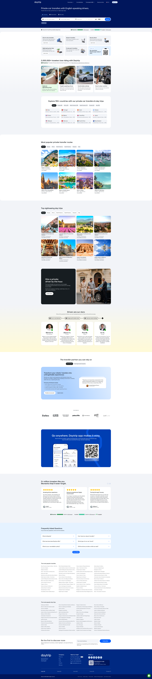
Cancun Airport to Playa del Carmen (83, 566)
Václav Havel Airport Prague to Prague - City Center (67, 584)
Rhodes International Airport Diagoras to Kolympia (84, 591)
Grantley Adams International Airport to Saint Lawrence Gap (84, 571)
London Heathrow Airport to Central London (67, 567)
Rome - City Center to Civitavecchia (47, 571)
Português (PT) (108, 671)
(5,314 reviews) (86, 29)
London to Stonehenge (98, 626)
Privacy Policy (79, 645)
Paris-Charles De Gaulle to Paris (64, 566)
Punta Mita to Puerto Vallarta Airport (48, 591)
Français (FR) (92, 671)
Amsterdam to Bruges (98, 589)
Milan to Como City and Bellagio (82, 612)
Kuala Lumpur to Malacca (46, 628)
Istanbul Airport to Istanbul (46, 587)
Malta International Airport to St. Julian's (66, 587)
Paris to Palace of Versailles (99, 606)
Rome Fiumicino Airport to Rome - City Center (49, 566)
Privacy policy (91, 676)
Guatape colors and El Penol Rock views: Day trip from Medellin (84, 628)
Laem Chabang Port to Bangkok (65, 617)
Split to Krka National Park (63, 612)
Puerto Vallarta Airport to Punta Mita (101, 584)
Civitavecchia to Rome (45, 630)
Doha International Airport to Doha (100, 582)
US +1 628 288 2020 (76, 659)
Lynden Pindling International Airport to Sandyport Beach (49, 578)
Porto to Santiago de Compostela (65, 586)
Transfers (46, 14)
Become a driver (100, 2)
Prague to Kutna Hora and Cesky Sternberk (49, 617)
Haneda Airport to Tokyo (45, 589)
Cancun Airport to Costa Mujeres (65, 580)
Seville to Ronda (44, 619)
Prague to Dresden (79, 626)
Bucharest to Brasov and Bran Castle (48, 610)
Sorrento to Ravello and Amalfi (64, 624)
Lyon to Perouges (79, 624)
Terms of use (80, 676)
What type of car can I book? (85, 541)
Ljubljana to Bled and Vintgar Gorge (83, 615)
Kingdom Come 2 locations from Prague (83, 630)
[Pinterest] (96, 657)
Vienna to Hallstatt (44, 608)
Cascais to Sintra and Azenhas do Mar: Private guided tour (67, 621)
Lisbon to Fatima (79, 617)
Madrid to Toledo (97, 621)
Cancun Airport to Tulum (81, 575)
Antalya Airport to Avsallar (81, 582)
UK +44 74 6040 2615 (76, 661)
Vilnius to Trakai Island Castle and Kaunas (101, 630)
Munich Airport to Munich (99, 578)
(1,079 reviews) (108, 29)
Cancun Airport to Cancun (46, 582)
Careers (60, 662)
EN (108, 2)
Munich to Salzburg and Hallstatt (65, 606)
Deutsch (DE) (75, 671)
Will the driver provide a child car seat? (88, 546)
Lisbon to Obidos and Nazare (99, 610)
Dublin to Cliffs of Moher (45, 626)
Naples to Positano (44, 569)
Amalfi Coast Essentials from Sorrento (83, 608)
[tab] (69, 364)
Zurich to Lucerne (62, 628)
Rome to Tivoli (79, 610)
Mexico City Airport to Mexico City (47, 580)
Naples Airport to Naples (63, 591)
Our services (70, 2)
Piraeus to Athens (79, 587)
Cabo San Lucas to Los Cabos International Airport (67, 573)
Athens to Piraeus (62, 575)
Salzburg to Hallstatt (45, 604)
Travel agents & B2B (89, 2)
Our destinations (80, 2)
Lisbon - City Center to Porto (81, 567)
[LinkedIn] (94, 657)
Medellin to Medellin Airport (81, 586)
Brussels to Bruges (79, 613)
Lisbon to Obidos (62, 626)
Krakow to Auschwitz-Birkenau (100, 612)
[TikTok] (99, 657)
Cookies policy (85, 676)
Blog (60, 658)
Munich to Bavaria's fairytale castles (47, 606)
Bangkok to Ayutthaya (63, 610)
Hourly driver (53, 14)
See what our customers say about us (80, 62)
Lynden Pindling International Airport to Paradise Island (67, 569)
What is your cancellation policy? (51, 546)
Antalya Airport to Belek (80, 569)
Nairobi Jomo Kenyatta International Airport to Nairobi (49, 575)
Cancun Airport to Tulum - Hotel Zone (83, 584)
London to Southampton (81, 573)
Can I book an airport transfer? (86, 536)
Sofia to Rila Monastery (63, 619)
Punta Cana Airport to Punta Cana (82, 578)
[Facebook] (89, 657)
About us (61, 656)
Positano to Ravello (97, 624)
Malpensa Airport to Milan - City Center (66, 582)
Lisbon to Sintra (61, 608)
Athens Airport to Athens (98, 566)
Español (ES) (59, 671)
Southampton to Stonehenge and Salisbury (84, 606)
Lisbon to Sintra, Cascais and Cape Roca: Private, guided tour (49, 612)
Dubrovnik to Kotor (97, 617)
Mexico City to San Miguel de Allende (65, 578)
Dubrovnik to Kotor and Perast (99, 613)
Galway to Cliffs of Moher (45, 613)
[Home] (37, 2)
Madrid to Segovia (97, 628)
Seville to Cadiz (44, 624)
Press (60, 660)
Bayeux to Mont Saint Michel (46, 621)
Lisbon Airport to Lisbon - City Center (65, 571)
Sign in (115, 2)
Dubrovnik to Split (44, 573)
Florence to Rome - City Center (100, 586)
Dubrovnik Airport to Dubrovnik (46, 586)
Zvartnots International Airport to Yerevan (102, 573)
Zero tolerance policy (107, 676)
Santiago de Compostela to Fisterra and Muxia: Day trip (67, 630)
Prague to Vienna (44, 584)
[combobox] (49, 19)
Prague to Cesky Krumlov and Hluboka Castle (67, 615)
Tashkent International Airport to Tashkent (102, 580)
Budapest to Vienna (97, 569)
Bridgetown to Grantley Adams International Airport (84, 589)
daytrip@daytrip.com (76, 663)
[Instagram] (92, 657)
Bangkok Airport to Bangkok (99, 571)
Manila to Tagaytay (80, 619)
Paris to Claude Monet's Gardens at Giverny (67, 604)
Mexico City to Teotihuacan (99, 615)
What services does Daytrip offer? (51, 541)
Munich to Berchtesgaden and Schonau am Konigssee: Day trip (84, 621)
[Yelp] (101, 657)
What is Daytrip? (47, 536)
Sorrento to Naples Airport (99, 567)
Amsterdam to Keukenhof (46, 615)
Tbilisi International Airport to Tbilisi (100, 575)
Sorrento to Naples (44, 567)
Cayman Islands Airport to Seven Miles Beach (102, 587)
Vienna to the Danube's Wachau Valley (101, 608)
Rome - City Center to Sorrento (100, 591)
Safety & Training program (98, 676)
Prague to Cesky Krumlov (81, 604)
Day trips (62, 14)
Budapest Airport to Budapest (64, 589)
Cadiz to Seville (97, 619)
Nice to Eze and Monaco (98, 604)
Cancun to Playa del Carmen (81, 580)
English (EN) (43, 671)
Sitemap (60, 665)
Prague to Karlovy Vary (63, 613)
